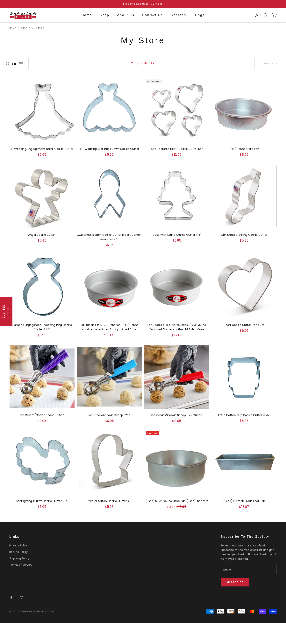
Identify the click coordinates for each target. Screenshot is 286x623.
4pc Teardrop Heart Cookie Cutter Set (177, 149)
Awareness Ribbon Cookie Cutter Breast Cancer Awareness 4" (109, 237)
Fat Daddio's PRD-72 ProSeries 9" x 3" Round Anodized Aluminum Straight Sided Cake (176, 327)
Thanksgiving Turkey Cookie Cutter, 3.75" (41, 501)
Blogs (199, 15)
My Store (38, 28)
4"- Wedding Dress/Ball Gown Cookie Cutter (109, 149)
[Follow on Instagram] (21, 598)
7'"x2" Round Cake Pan (244, 149)
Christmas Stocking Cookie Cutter (244, 235)
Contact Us (152, 15)
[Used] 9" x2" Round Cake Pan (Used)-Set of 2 (177, 501)
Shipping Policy (19, 558)
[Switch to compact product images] (21, 63)
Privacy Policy (18, 545)
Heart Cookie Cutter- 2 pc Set (244, 325)
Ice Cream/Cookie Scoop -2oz (109, 415)
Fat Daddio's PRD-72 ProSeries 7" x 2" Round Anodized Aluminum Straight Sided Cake (109, 327)
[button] (6, 311)
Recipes (178, 15)
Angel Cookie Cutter (42, 235)
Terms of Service (20, 565)
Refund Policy (18, 552)
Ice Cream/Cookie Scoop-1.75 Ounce (176, 415)
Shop (104, 15)
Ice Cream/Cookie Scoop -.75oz (42, 415)
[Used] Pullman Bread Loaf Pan (244, 501)
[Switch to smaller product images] (14, 63)
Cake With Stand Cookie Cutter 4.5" (177, 235)
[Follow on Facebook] (11, 598)
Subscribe (235, 582)
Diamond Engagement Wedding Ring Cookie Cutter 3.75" (42, 327)
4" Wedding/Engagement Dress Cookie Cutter (42, 149)
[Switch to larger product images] (7, 63)
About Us (125, 15)
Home (87, 15)
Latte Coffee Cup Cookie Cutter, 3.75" (244, 415)
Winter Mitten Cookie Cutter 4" (109, 501)
